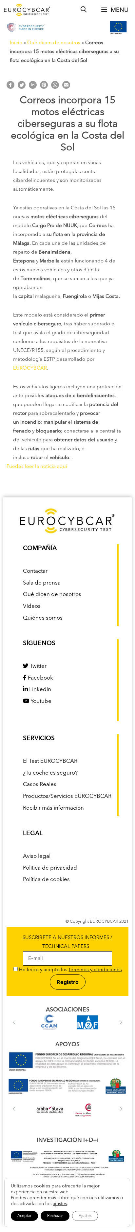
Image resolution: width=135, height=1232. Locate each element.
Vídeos (32, 606)
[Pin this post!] (44, 87)
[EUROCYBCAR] (27, 10)
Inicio (16, 43)
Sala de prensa (42, 583)
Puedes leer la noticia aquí (37, 466)
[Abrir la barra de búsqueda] (83, 10)
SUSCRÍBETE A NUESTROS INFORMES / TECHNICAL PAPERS (67, 942)
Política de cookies (46, 879)
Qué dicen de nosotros (53, 43)
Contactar (35, 571)
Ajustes (85, 1216)
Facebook (40, 678)
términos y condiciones (95, 970)
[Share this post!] (10, 87)
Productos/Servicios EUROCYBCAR (67, 796)
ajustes (60, 1204)
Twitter (38, 666)
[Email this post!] (66, 87)
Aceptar (24, 1216)
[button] (14, 1022)
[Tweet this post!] (22, 87)
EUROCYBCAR (30, 368)
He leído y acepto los (70, 970)
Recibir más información (53, 808)
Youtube (40, 701)
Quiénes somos (43, 618)
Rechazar (55, 1216)
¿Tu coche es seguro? (50, 773)
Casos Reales (39, 784)
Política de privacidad (50, 868)
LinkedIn (39, 689)
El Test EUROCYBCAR (50, 761)
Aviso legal (36, 856)
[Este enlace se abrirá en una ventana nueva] (67, 1072)
